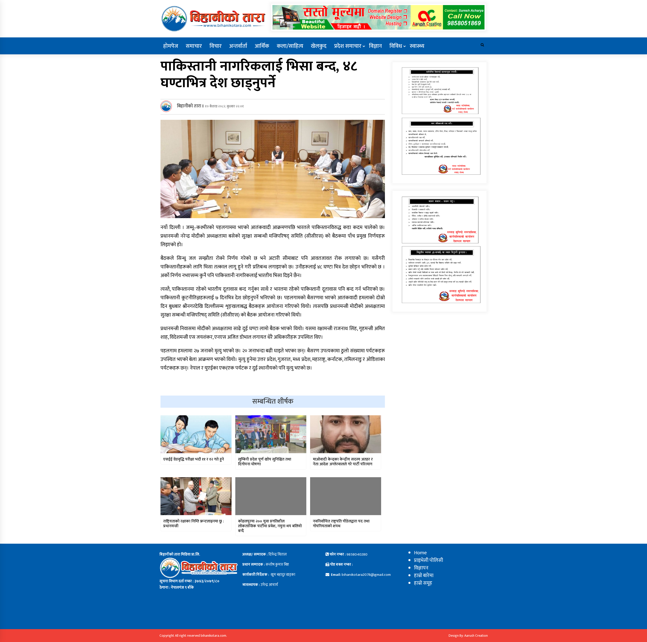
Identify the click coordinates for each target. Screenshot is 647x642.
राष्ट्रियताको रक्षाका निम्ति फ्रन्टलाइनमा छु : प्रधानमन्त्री (193, 524)
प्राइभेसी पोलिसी (428, 560)
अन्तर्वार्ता (238, 46)
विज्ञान (375, 46)
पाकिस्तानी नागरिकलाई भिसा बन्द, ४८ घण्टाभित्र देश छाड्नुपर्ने (258, 75)
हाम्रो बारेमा (423, 575)
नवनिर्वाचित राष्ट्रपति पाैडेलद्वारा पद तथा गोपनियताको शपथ (341, 524)
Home (420, 552)
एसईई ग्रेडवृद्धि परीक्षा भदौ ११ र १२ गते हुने (193, 459)
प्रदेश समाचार (347, 46)
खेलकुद (319, 46)
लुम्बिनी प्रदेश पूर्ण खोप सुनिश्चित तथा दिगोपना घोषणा (264, 462)
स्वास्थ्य (417, 46)
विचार (216, 46)
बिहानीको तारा (189, 106)
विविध (395, 46)
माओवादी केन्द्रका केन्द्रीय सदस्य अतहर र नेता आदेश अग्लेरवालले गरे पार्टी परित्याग (343, 462)
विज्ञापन (421, 568)
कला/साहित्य (290, 46)
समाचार (194, 46)
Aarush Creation (476, 635)
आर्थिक (262, 46)
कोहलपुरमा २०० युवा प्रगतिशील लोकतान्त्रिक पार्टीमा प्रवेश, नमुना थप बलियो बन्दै (270, 526)
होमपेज (170, 46)
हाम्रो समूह (423, 583)
